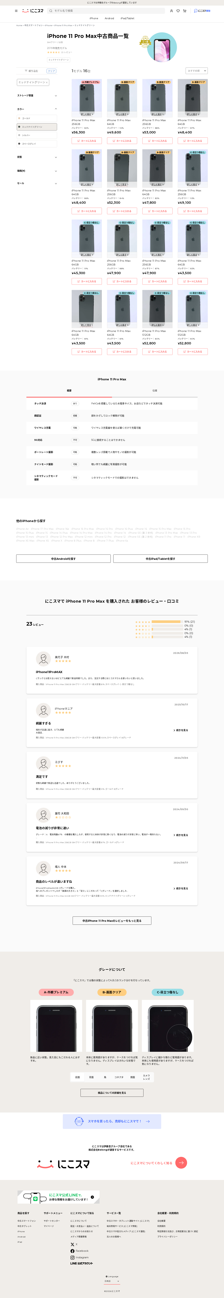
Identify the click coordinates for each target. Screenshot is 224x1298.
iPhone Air (22, 528)
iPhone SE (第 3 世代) (140, 532)
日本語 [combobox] (108, 1281)
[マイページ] (171, 10)
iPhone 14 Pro (103, 532)
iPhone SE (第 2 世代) (140, 536)
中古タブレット (25, 1226)
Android (22, 1236)
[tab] (77, 1077)
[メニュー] (16, 10)
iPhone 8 (89, 540)
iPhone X (56, 540)
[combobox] (108, 10)
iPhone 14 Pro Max (81, 532)
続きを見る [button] (182, 730)
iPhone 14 (120, 532)
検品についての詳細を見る (112, 1092)
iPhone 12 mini (84, 536)
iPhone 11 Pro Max (63, 25)
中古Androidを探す (63, 558)
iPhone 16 (141, 528)
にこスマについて (79, 1221)
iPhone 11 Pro (163, 536)
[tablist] (112, 1077)
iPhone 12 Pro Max (61, 536)
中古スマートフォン (33, 25)
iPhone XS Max (25, 540)
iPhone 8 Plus (72, 540)
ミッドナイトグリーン (31, 82)
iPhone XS (43, 540)
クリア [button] (51, 70)
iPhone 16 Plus (124, 528)
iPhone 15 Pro (182, 528)
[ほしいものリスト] (178, 10)
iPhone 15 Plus (25, 532)
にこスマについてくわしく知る (152, 1163)
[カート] (184, 10)
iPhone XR (193, 536)
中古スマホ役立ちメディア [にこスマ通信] (126, 1231)
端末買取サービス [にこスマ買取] (122, 1226)
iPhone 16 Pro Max (82, 528)
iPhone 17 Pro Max (42, 528)
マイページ (49, 1226)
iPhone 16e (62, 528)
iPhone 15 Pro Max (160, 528)
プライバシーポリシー (167, 1236)
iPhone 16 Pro (104, 528)
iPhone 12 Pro (103, 536)
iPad (20, 1242)
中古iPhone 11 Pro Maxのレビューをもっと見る (112, 920)
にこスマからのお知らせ (82, 1231)
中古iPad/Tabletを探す (160, 558)
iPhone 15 (42, 532)
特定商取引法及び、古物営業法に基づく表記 (177, 1231)
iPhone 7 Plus (105, 540)
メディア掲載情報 (79, 1236)
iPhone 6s (122, 540)
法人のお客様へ (114, 1236)
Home (19, 25)
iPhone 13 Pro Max (166, 532)
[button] (59, 52)
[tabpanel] (112, 1027)
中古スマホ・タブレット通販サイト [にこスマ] (128, 1221)
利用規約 (161, 1226)
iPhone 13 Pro (188, 532)
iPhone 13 (42, 536)
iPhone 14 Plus (59, 532)
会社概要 (161, 1221)
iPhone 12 (120, 536)
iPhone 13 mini (25, 536)
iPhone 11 (179, 536)
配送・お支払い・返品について (85, 1226)
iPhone (48, 25)
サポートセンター (52, 1221)
